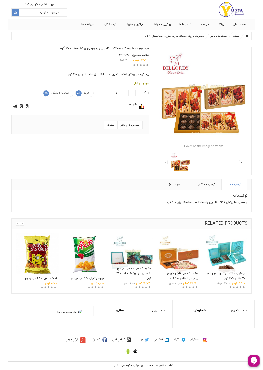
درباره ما (204, 24)
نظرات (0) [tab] (174, 183)
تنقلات (236, 36)
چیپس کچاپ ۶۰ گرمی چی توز (87, 278)
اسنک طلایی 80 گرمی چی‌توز (40, 278)
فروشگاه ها (87, 24)
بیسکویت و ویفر (219, 36)
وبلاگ (220, 24)
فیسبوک (95, 339)
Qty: (146, 92)
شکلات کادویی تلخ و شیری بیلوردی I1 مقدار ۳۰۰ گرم (182, 276)
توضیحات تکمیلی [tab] (205, 183)
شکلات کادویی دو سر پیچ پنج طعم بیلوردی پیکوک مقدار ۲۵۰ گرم (133, 273)
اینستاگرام (196, 339)
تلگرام (177, 339)
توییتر (139, 339)
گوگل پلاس (72, 339)
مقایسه (141, 105)
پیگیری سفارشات (161, 24)
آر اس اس (118, 339)
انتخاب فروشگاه (60, 93)
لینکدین (158, 339)
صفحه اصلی (240, 24)
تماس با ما (185, 24)
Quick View (37, 250)
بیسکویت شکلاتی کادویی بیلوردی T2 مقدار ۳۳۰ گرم (226, 276)
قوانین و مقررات (134, 24)
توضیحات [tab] (235, 183)
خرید (86, 93)
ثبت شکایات (109, 24)
